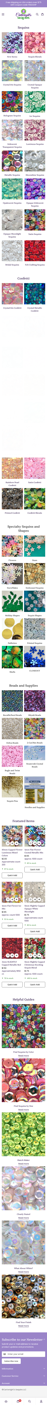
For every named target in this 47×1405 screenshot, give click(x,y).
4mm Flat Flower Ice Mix (11, 907)
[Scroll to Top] (42, 1392)
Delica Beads (12, 742)
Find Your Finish (23, 1322)
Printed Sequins (34, 643)
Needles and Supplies (35, 807)
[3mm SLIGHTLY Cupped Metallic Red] (12, 948)
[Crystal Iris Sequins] (12, 70)
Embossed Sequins (35, 587)
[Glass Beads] (12, 701)
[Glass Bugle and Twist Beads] (12, 756)
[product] (6, 1401)
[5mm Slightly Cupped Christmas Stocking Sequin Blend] (34, 948)
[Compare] (12, 843)
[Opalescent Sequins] (12, 188)
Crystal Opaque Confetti (12, 342)
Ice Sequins (35, 116)
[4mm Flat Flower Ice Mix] (12, 892)
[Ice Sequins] (34, 102)
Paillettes (12, 643)
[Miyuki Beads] (34, 701)
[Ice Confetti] (12, 357)
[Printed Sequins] (34, 629)
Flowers (12, 560)
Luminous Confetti (12, 399)
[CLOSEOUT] (34, 656)
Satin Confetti (34, 482)
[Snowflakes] (12, 573)
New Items (12, 56)
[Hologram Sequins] (12, 101)
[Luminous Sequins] (34, 130)
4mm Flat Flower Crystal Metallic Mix (33, 851)
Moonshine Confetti (12, 425)
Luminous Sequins (35, 144)
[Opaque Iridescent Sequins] (34, 188)
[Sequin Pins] (12, 786)
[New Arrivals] (12, 42)
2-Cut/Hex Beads (35, 742)
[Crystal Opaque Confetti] (12, 326)
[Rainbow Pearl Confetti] (12, 468)
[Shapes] (34, 601)
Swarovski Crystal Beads (34, 765)
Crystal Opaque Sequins (35, 86)
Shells (12, 671)
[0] (42, 14)
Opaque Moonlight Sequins (12, 235)
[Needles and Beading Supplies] (34, 790)
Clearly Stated (23, 1214)
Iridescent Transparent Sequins (12, 145)
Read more (23, 1055)
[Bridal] (12, 250)
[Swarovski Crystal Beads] (34, 753)
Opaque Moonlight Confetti (35, 455)
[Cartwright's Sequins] (23, 14)
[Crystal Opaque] (34, 70)
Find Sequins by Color (23, 1051)
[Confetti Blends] (34, 498)
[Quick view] (16, 843)
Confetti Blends (34, 512)
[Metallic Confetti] (34, 385)
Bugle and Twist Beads (12, 772)
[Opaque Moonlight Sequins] (12, 219)
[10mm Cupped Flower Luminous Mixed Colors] (12, 836)
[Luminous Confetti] (12, 385)
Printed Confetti (12, 512)
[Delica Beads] (12, 728)
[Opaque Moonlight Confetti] (34, 440)
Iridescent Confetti (34, 371)
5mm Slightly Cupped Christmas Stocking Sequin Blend (34, 964)
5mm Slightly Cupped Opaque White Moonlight (34, 908)
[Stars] (34, 546)
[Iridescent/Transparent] (12, 130)
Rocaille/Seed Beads (12, 715)
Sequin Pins (12, 801)
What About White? (23, 1268)
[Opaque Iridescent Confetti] (12, 440)
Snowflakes (12, 587)
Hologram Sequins (12, 115)
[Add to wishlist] (8, 843)
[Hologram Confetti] (34, 326)
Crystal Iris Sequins (12, 84)
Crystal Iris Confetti (12, 307)
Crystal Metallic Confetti (34, 309)
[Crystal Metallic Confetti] (34, 293)
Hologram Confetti (34, 340)
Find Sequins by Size (23, 1106)
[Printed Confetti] (12, 498)
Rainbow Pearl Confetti (12, 484)
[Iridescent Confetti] (34, 357)
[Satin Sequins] (34, 220)
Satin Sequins (34, 234)
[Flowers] (12, 546)
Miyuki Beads (34, 715)
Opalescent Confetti (34, 426)
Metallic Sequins (12, 174)
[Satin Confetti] (34, 468)
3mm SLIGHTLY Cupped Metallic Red (11, 963)
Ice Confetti (12, 371)
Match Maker (23, 1160)
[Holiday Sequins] (12, 601)
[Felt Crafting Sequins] (34, 250)
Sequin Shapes (35, 615)
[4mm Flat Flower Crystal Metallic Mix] (34, 836)
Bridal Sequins (12, 264)
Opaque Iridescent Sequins (35, 204)
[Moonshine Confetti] (12, 412)
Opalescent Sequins (12, 202)
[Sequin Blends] (34, 42)
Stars (34, 560)
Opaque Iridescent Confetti (12, 455)
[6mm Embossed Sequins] (34, 573)
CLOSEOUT (34, 670)
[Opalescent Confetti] (34, 412)
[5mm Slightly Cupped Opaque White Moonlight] (34, 892)
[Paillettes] (12, 629)
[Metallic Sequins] (12, 160)
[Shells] (12, 657)
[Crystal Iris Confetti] (12, 293)
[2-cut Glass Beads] (34, 728)
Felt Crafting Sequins (35, 264)
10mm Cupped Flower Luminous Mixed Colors (12, 852)
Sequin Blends (35, 56)
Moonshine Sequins (35, 174)
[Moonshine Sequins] (34, 160)
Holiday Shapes (12, 615)
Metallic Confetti (35, 399)
